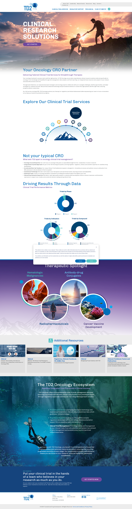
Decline (91, 261)
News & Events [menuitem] (81, 3)
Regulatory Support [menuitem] (77, 9)
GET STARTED (32, 44)
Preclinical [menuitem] (89, 9)
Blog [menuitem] (94, 3)
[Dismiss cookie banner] (96, 247)
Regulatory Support (57, 418)
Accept (80, 261)
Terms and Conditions (78, 506)
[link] (109, 9)
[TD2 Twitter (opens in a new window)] (85, 497)
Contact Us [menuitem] (65, 5)
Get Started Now (91, 479)
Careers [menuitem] (99, 3)
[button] (109, 9)
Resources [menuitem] (89, 3)
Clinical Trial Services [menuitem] (60, 9)
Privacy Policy (88, 506)
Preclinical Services (57, 410)
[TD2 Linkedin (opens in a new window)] (83, 497)
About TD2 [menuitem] (66, 3)
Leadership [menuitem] (73, 3)
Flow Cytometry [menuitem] (100, 9)
